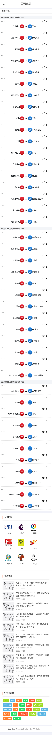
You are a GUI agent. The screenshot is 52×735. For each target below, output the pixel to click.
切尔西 (6, 714)
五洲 (28, 709)
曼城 (14, 714)
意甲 (38, 700)
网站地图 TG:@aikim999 (35, 729)
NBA (25, 700)
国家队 (32, 714)
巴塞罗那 (7, 709)
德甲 (22, 705)
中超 (15, 705)
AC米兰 (17, 718)
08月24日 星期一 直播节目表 (12, 229)
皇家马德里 (38, 705)
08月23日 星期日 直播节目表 (12, 17)
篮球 (19, 700)
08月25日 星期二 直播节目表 (12, 382)
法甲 (15, 709)
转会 (28, 705)
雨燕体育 (26, 3)
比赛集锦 (7, 718)
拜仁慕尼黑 (23, 714)
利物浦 (36, 709)
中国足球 (7, 705)
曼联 (22, 709)
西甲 (32, 700)
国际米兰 (42, 714)
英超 (12, 700)
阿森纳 (44, 709)
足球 (5, 700)
